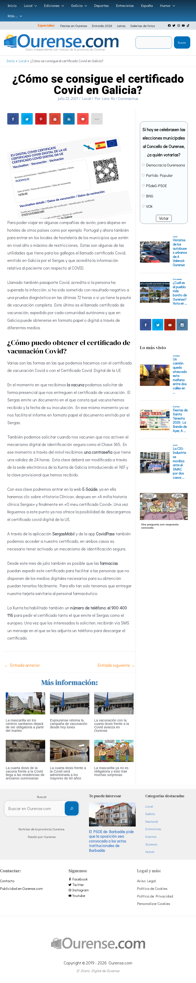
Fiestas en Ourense (73, 26)
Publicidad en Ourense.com (21, 888)
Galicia (150, 814)
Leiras (121, 26)
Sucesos (151, 844)
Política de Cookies (152, 888)
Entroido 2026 (102, 26)
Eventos (151, 836)
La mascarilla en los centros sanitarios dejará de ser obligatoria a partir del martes (25, 725)
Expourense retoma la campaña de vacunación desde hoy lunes (68, 723)
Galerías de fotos (142, 26)
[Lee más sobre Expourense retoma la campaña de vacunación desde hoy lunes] (69, 702)
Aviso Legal (146, 880)
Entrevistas (153, 829)
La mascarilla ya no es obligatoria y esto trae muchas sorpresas (111, 771)
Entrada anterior (22, 665)
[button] (34, 5)
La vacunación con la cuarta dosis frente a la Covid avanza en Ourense (111, 725)
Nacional (151, 821)
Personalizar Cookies (153, 903)
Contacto (7, 880)
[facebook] (170, 25)
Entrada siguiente (116, 665)
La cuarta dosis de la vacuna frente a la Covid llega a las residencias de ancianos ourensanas (25, 773)
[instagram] (179, 25)
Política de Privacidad (155, 896)
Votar (164, 218)
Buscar (182, 42)
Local (86, 98)
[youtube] (184, 25)
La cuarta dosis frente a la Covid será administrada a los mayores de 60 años (68, 773)
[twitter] (174, 25)
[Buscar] (72, 808)
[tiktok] (188, 25)
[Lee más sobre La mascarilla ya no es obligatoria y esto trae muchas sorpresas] (114, 750)
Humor (150, 851)
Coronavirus (128, 98)
